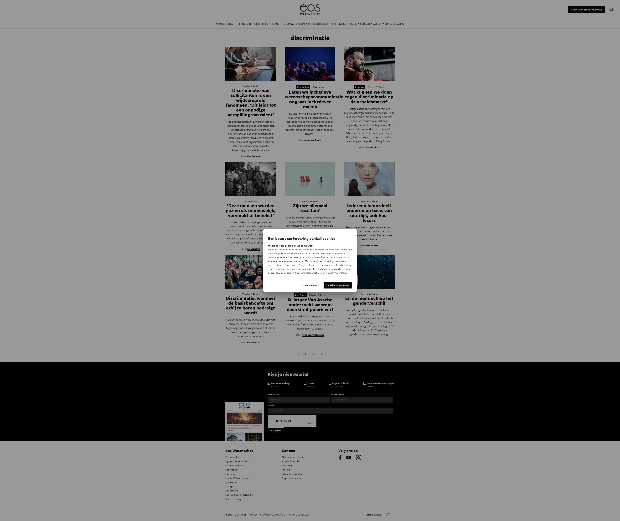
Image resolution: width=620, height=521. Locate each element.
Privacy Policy (340, 272)
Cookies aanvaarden (337, 285)
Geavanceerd (310, 285)
